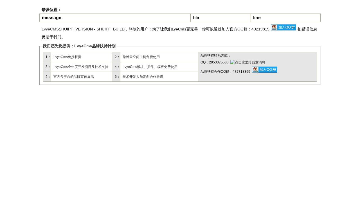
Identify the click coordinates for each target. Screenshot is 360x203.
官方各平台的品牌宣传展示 (73, 77)
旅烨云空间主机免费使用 (141, 57)
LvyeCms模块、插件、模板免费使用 (150, 67)
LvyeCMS (50, 29)
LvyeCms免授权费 (67, 57)
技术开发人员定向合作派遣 (143, 77)
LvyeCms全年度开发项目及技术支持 (80, 67)
